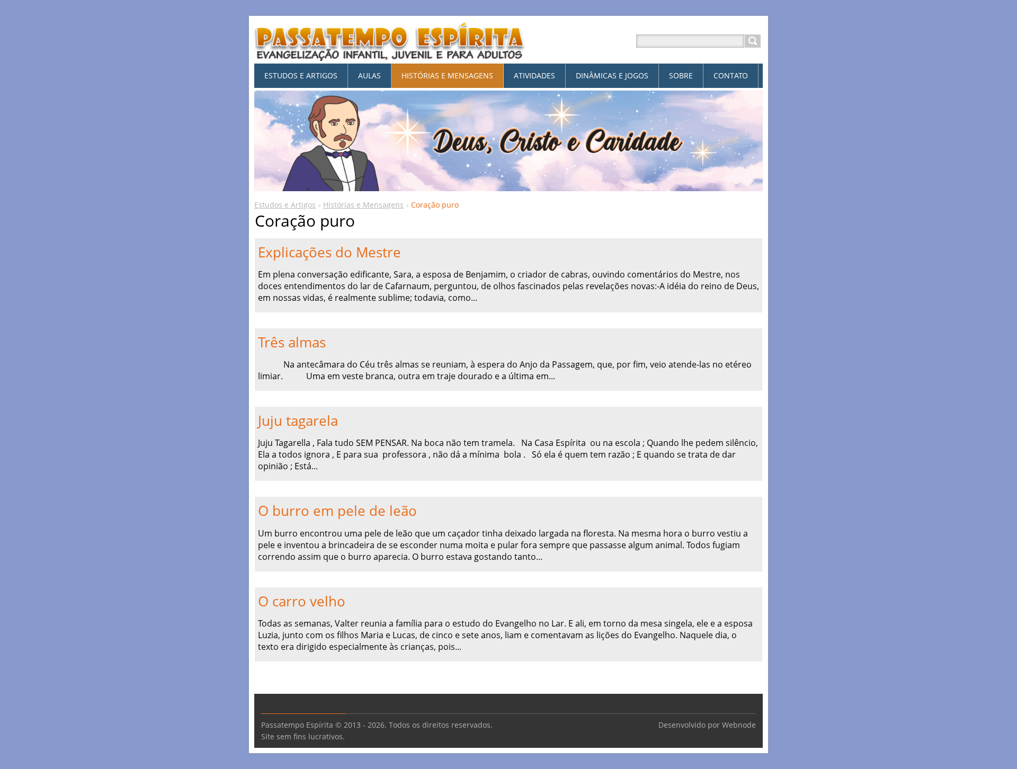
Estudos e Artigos (285, 205)
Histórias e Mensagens (363, 205)
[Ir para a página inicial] (389, 53)
